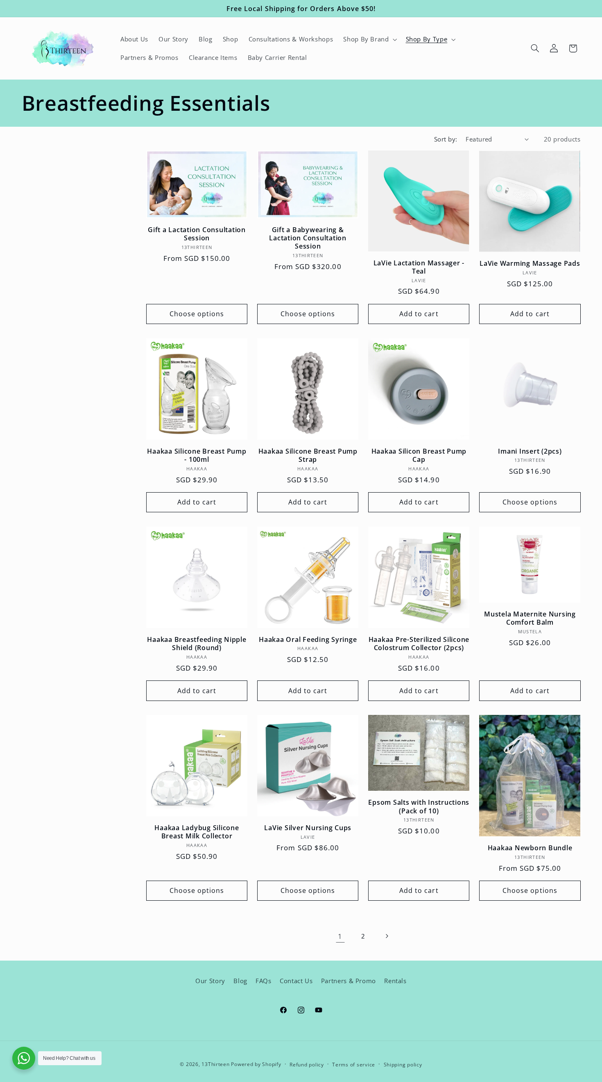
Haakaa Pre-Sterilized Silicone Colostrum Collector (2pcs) (419, 643)
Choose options (197, 313)
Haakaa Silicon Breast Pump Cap (419, 455)
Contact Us (296, 981)
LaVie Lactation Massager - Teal (419, 267)
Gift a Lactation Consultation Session (197, 234)
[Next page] (386, 936)
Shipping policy (403, 1064)
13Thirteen (216, 1064)
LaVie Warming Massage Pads (530, 263)
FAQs (264, 981)
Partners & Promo (348, 981)
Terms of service (353, 1064)
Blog (240, 981)
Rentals (395, 981)
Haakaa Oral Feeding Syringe (308, 639)
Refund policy (307, 1064)
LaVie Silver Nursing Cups (307, 828)
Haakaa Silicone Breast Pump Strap (308, 455)
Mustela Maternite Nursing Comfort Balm (530, 618)
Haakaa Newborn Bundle (530, 848)
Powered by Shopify (256, 1064)
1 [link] (340, 936)
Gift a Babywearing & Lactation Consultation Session (307, 238)
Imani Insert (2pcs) (529, 451)
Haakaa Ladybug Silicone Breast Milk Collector (196, 832)
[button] (369, 39)
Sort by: (445, 139)
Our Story (210, 981)
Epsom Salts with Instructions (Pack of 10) (418, 806)
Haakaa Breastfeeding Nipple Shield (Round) (196, 643)
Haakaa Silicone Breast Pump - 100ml (196, 455)
